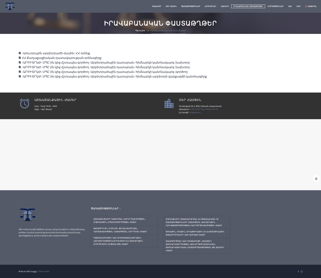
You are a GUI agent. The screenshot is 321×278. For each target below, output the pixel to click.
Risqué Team (44, 271)
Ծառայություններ (190, 6)
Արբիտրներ (210, 6)
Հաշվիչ (225, 6)
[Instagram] (302, 272)
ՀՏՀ (290, 6)
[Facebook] (298, 272)
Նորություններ (276, 6)
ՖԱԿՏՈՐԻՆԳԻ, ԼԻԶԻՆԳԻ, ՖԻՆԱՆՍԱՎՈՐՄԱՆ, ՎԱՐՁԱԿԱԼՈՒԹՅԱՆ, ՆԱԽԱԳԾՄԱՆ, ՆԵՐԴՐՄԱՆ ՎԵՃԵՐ (120, 230)
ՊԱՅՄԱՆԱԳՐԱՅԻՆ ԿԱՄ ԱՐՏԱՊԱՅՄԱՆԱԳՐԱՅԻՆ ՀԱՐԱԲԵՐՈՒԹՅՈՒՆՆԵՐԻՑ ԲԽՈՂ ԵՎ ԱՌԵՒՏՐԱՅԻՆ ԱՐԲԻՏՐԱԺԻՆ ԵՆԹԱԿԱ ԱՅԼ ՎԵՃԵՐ (118, 241)
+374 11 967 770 (197, 109)
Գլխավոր (156, 6)
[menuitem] (310, 6)
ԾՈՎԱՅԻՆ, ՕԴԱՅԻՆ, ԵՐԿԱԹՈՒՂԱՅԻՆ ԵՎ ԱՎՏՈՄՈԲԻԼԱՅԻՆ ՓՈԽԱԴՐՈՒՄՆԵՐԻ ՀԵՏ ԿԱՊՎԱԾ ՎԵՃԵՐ (195, 233)
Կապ (298, 6)
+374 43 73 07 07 (211, 109)
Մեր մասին (171, 6)
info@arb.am (195, 112)
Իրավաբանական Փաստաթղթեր (248, 6)
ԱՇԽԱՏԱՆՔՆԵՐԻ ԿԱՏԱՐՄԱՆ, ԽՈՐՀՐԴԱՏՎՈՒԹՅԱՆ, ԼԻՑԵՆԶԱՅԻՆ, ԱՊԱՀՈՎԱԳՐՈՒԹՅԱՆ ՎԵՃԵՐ (119, 220)
